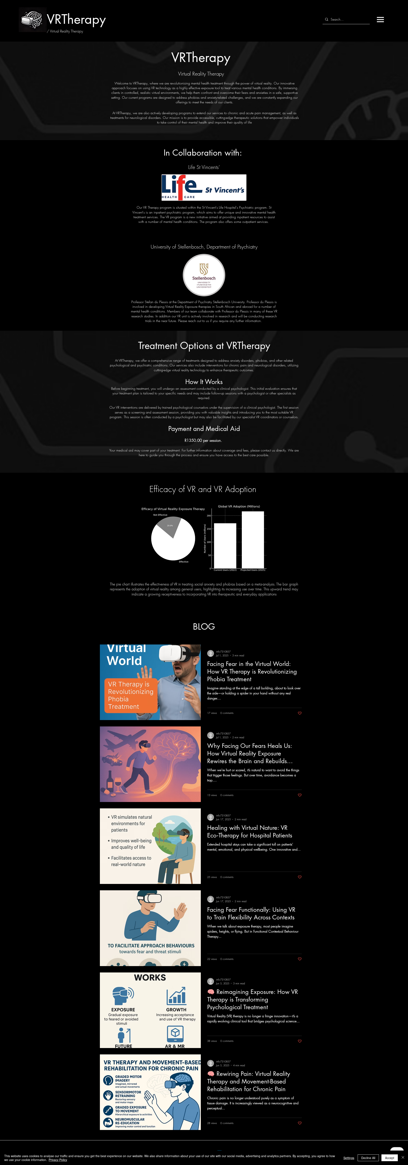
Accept (389, 1158)
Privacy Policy (58, 1160)
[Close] (402, 1158)
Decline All (368, 1158)
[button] (380, 19)
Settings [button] (348, 1158)
